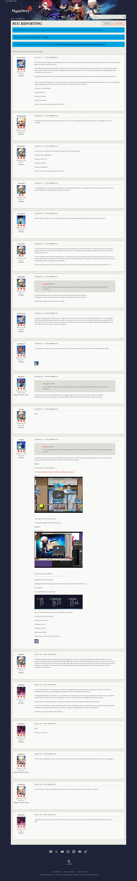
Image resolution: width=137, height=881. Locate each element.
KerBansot (21, 344)
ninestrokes (21, 57)
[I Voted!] (18, 69)
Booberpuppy (21, 116)
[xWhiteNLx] (21, 152)
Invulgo (21, 439)
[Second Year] (21, 158)
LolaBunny (21, 754)
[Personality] (24, 69)
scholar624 (21, 213)
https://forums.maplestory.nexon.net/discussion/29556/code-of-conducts (81, 44)
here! (46, 37)
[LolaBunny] (21, 760)
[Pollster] (24, 127)
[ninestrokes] (21, 64)
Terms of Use (82, 872)
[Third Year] (24, 666)
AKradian (21, 376)
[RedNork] (21, 660)
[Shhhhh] (18, 225)
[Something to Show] (18, 127)
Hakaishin (21, 685)
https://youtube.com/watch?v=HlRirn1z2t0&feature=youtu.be (56, 472)
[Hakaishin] (21, 691)
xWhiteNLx (21, 146)
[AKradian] (21, 383)
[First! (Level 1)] (18, 158)
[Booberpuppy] (21, 122)
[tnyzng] (21, 415)
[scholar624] (21, 219)
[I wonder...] (21, 69)
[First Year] (24, 158)
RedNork (21, 654)
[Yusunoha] (21, 189)
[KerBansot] (21, 350)
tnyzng (21, 409)
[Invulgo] (37, 363)
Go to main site (10, 1)
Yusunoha (21, 183)
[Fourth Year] (21, 666)
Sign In (107, 23)
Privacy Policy (69, 872)
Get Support (56, 872)
